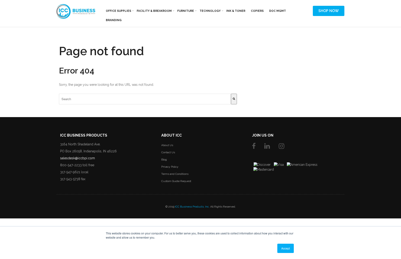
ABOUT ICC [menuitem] (171, 135)
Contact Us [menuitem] (168, 152)
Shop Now (328, 11)
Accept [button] (285, 248)
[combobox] (145, 99)
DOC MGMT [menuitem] (277, 11)
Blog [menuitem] (164, 159)
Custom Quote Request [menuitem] (176, 181)
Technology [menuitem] (210, 11)
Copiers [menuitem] (257, 11)
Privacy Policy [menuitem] (169, 166)
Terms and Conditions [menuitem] (174, 174)
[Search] (234, 99)
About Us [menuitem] (167, 145)
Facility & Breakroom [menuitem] (154, 11)
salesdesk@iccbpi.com (77, 158)
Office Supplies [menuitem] (118, 11)
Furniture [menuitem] (185, 11)
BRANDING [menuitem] (114, 20)
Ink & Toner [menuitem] (235, 11)
